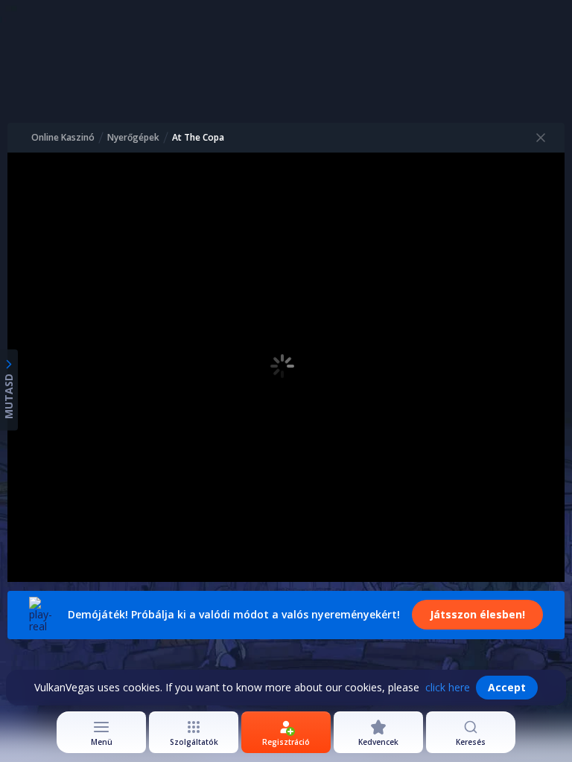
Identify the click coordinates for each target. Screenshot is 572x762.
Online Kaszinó (63, 138)
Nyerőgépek (133, 138)
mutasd (8, 396)
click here (447, 687)
